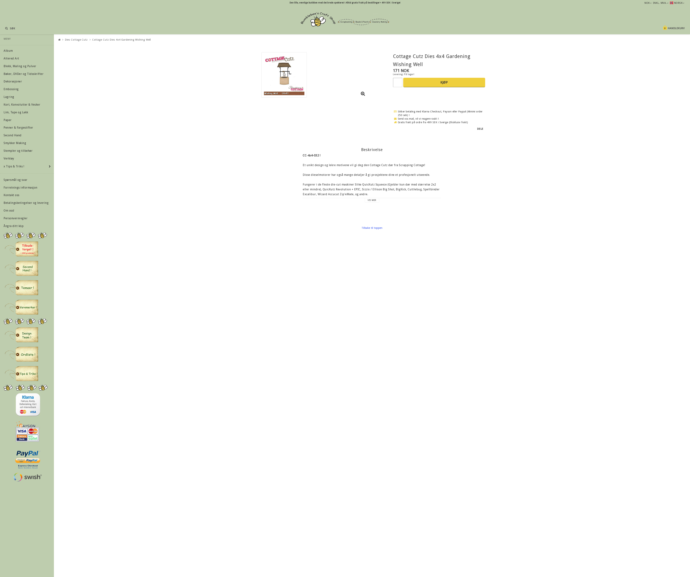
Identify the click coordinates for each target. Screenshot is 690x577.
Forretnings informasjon (20, 187)
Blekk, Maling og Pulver (20, 66)
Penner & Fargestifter (18, 127)
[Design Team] (22, 335)
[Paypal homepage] (27, 458)
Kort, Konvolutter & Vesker (22, 104)
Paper (8, 120)
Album (8, 50)
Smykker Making (15, 143)
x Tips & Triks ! (14, 166)
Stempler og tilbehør (18, 150)
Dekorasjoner (13, 81)
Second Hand (13, 135)
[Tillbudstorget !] (22, 249)
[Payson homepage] (27, 431)
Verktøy (9, 158)
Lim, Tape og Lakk (16, 112)
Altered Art (11, 58)
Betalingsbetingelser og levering (26, 203)
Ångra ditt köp (14, 226)
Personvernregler (15, 218)
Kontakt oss (11, 195)
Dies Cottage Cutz (76, 39)
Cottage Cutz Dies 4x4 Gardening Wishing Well (121, 39)
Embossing (11, 89)
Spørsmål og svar (15, 180)
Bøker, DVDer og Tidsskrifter (23, 74)
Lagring (9, 97)
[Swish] (27, 477)
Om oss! (9, 210)
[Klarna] (28, 404)
